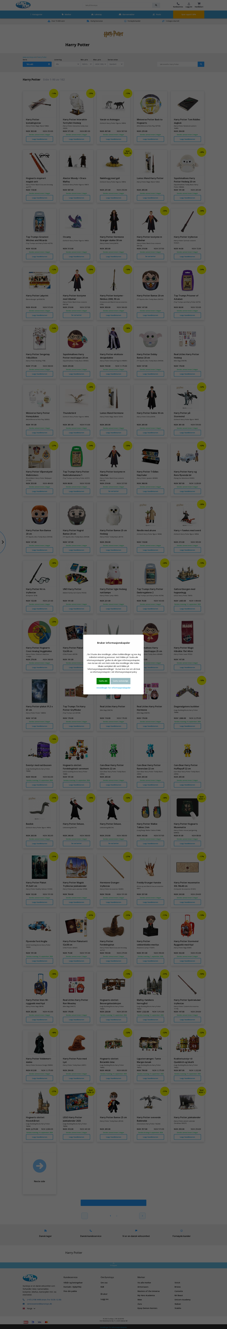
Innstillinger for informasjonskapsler (114, 687)
